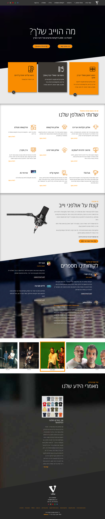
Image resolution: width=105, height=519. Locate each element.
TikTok (32, 508)
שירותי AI (21, 508)
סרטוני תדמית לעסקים (53, 508)
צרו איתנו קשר (65, 46)
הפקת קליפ (27, 508)
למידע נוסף (74, 138)
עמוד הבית (88, 3)
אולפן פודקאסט (71, 508)
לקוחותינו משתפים (59, 3)
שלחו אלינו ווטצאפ (41, 46)
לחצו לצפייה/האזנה (86, 293)
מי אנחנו (69, 3)
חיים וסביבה (40, 285)
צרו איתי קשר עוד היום (88, 241)
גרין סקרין (38, 508)
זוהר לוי (42, 263)
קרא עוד (45, 467)
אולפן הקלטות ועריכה (81, 508)
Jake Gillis (87, 302)
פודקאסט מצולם (63, 508)
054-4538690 (52, 497)
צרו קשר (36, 3)
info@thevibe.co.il (52, 499)
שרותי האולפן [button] (79, 3)
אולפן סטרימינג (45, 508)
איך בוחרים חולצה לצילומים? (56, 421)
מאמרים (44, 3)
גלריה (50, 3)
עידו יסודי (88, 274)
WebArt (46, 514)
